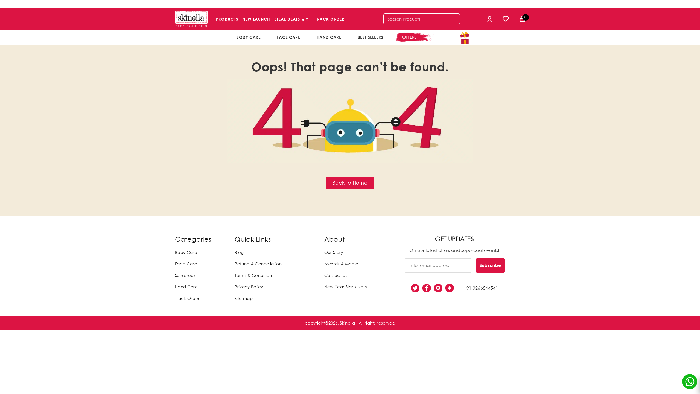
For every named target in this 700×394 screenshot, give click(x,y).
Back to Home (350, 183)
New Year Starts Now (345, 286)
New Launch (256, 19)
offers (409, 36)
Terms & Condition (253, 275)
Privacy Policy (249, 286)
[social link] (415, 288)
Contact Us (335, 275)
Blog (239, 252)
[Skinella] (191, 19)
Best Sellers (370, 37)
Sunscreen (185, 275)
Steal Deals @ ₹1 (293, 19)
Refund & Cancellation (258, 263)
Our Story (333, 252)
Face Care (288, 37)
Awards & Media (341, 263)
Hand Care (329, 37)
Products (227, 19)
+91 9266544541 (480, 288)
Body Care (248, 37)
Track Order (330, 19)
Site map (244, 298)
